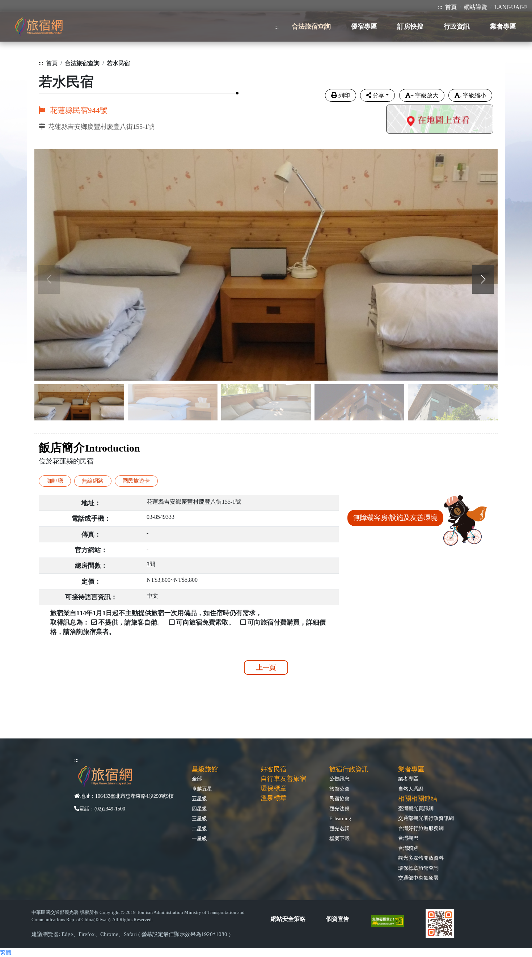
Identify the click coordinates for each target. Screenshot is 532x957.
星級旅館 (205, 769)
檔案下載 (339, 838)
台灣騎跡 (408, 848)
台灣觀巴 (408, 838)
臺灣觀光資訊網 (416, 808)
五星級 (199, 798)
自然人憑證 (410, 789)
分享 (378, 95)
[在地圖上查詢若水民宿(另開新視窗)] (439, 120)
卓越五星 (202, 789)
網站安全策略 (288, 919)
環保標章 (274, 788)
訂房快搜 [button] (410, 26)
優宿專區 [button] (364, 26)
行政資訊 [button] (457, 26)
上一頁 (266, 667)
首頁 (451, 7)
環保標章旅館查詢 (418, 868)
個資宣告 (337, 919)
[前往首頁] (39, 27)
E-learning (340, 818)
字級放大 (424, 95)
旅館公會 (339, 789)
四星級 (199, 809)
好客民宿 (274, 769)
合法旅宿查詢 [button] (311, 26)
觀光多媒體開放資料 (421, 858)
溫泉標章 (274, 797)
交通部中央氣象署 (418, 878)
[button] (483, 279)
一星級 (199, 838)
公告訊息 (339, 779)
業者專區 (408, 779)
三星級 (199, 818)
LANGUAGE (511, 7)
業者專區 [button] (503, 26)
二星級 (199, 828)
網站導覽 (475, 7)
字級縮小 (473, 95)
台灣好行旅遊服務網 (421, 828)
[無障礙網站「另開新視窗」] (390, 921)
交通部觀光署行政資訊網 (426, 818)
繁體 (6, 952)
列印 (344, 95)
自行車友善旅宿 (283, 778)
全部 (197, 779)
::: (440, 7)
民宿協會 (339, 798)
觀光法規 (339, 809)
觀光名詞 (339, 828)
